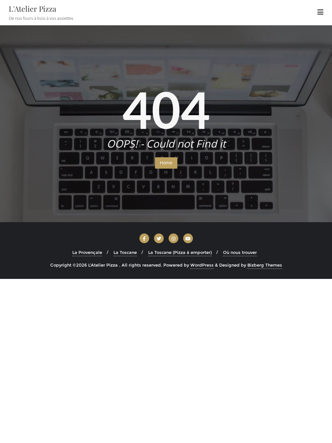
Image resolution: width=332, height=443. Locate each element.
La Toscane (125, 252)
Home (166, 163)
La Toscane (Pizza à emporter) (180, 252)
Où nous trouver (240, 252)
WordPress (202, 265)
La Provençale (87, 252)
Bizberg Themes (264, 265)
